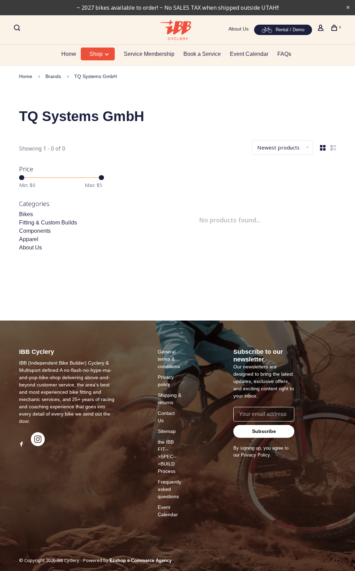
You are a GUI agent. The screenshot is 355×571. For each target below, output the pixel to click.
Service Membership (149, 54)
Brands (53, 76)
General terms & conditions (169, 359)
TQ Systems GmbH (95, 76)
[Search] (18, 29)
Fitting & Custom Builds (48, 222)
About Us (238, 29)
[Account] (322, 29)
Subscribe (264, 431)
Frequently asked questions (169, 489)
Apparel (28, 239)
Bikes (26, 214)
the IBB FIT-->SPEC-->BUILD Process (167, 456)
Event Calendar (249, 54)
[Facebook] (21, 444)
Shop (96, 54)
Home (68, 54)
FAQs (284, 54)
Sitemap (167, 431)
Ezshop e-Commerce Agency (141, 560)
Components (35, 231)
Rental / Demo (290, 29)
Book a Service (202, 54)
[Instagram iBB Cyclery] (38, 444)
